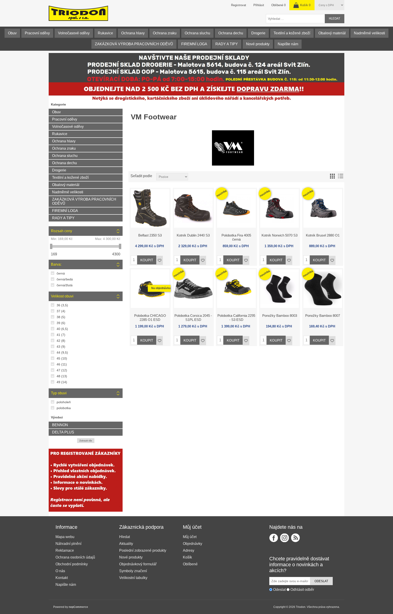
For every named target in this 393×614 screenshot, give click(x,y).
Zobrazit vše (85, 440)
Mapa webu (64, 537)
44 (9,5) (62, 352)
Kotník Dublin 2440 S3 (193, 235)
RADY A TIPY (226, 44)
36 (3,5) (62, 305)
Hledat (334, 18)
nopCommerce (78, 607)
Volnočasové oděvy (74, 33)
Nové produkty (258, 44)
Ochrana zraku (164, 33)
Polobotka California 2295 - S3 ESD (236, 318)
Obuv (12, 33)
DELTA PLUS (63, 432)
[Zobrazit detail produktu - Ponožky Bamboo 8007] (322, 288)
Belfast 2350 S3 (150, 235)
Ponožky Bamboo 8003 (279, 315)
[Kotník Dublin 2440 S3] (193, 208)
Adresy (188, 550)
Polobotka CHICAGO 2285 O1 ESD (150, 318)
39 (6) (61, 323)
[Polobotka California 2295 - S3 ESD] (236, 288)
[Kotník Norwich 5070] (279, 208)
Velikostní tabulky (133, 578)
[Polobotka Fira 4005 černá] (236, 208)
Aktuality (126, 544)
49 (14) (62, 382)
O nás (60, 571)
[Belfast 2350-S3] (150, 208)
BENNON (60, 425)
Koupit (146, 260)
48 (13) (62, 376)
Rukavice (105, 33)
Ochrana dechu (230, 33)
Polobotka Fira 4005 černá (236, 237)
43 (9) (61, 346)
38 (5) (61, 317)
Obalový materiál (332, 33)
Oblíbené (190, 564)
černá (61, 273)
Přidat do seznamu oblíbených (159, 260)
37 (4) (61, 311)
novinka (221, 193)
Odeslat (321, 581)
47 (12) (62, 370)
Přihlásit (258, 5)
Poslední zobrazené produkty (142, 550)
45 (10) (62, 358)
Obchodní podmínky (71, 564)
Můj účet (189, 537)
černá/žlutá (65, 285)
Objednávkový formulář (137, 564)
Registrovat (238, 5)
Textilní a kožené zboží (292, 33)
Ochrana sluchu (197, 33)
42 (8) (61, 340)
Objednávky (192, 544)
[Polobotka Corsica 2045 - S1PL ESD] (193, 288)
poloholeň (64, 402)
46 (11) (62, 364)
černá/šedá (65, 279)
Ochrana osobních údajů (75, 557)
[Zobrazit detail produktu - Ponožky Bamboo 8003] (279, 288)
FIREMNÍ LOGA (194, 44)
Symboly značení (133, 571)
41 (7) (61, 335)
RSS (295, 537)
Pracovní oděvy (37, 33)
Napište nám (288, 44)
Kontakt (61, 578)
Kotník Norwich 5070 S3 (279, 235)
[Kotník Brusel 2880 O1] (322, 208)
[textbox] (295, 18)
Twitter (284, 537)
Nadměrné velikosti (369, 33)
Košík (187, 557)
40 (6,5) (62, 329)
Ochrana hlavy (133, 33)
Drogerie (258, 33)
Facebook (273, 537)
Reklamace (64, 550)
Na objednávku (161, 288)
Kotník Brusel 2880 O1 (323, 235)
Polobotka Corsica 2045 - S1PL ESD (193, 318)
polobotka (64, 408)
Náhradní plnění (68, 544)
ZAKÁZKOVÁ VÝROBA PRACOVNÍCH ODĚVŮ (134, 44)
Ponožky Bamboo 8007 (322, 315)
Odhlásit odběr (302, 589)
